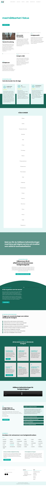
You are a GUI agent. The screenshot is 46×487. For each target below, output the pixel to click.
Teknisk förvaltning (8, 42)
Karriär (27, 1)
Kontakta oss (32, 1)
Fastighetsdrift (35, 35)
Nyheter (23, 1)
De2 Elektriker (9, 375)
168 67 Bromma (25, 475)
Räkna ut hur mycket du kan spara (23, 274)
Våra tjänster (12, 1)
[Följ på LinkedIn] (43, 1)
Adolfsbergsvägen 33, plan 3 (27, 474)
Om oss (8, 358)
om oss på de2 (5, 302)
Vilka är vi (18, 1)
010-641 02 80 (26, 473)
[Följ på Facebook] (45, 1)
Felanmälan (38, 1)
